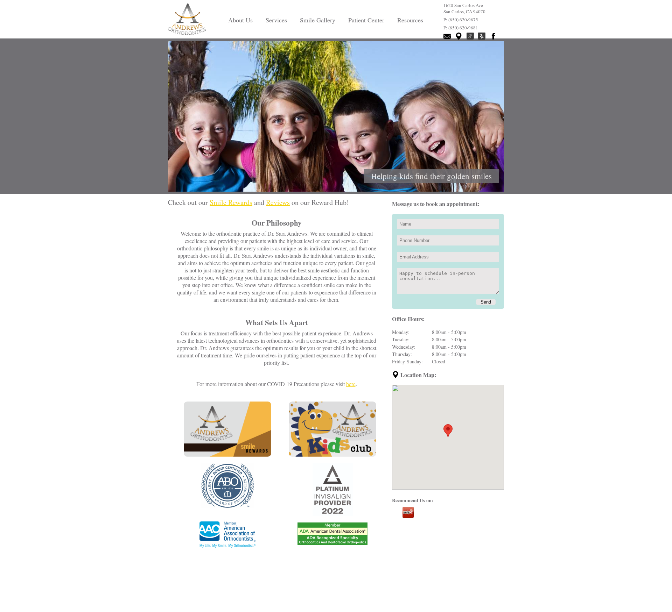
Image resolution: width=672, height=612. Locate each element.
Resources (410, 20)
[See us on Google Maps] (458, 36)
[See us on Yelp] (481, 36)
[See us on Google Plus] (470, 36)
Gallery (317, 20)
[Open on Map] (396, 375)
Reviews (278, 202)
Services (276, 20)
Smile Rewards (231, 202)
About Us (240, 20)
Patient (366, 20)
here (351, 383)
